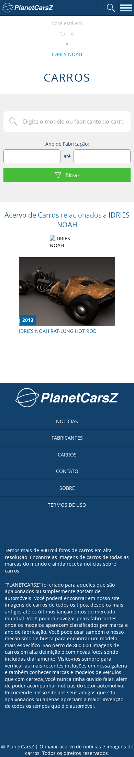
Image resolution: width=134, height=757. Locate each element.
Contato (67, 471)
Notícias (67, 421)
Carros (67, 33)
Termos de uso (67, 505)
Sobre (67, 488)
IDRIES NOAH (67, 54)
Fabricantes (67, 437)
